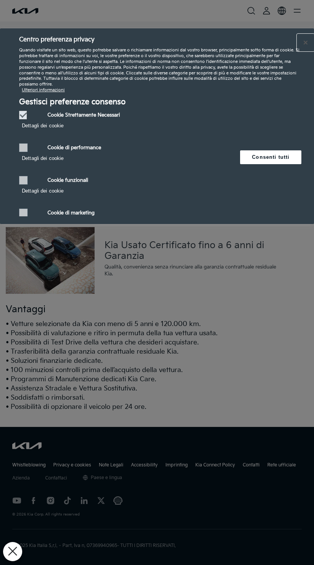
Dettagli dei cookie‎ (43, 125)
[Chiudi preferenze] (12, 551)
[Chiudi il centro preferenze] (305, 42)
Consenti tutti (270, 157)
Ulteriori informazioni (43, 89)
